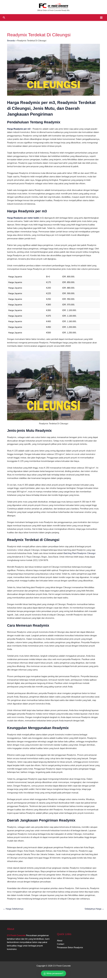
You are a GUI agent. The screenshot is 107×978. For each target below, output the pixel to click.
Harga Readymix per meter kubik (23, 218)
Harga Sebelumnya (13, 909)
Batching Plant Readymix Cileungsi (79, 553)
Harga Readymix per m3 (18, 129)
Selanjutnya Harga (94, 909)
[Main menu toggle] (101, 18)
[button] (4, 17)
